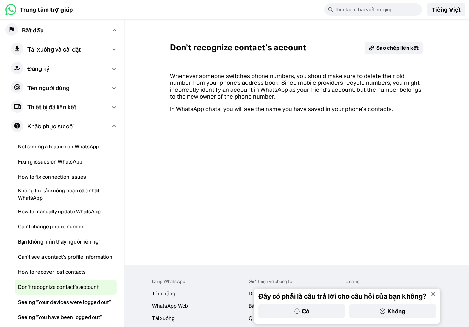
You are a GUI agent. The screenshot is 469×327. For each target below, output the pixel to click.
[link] (39, 9)
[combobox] (377, 9)
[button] (446, 9)
